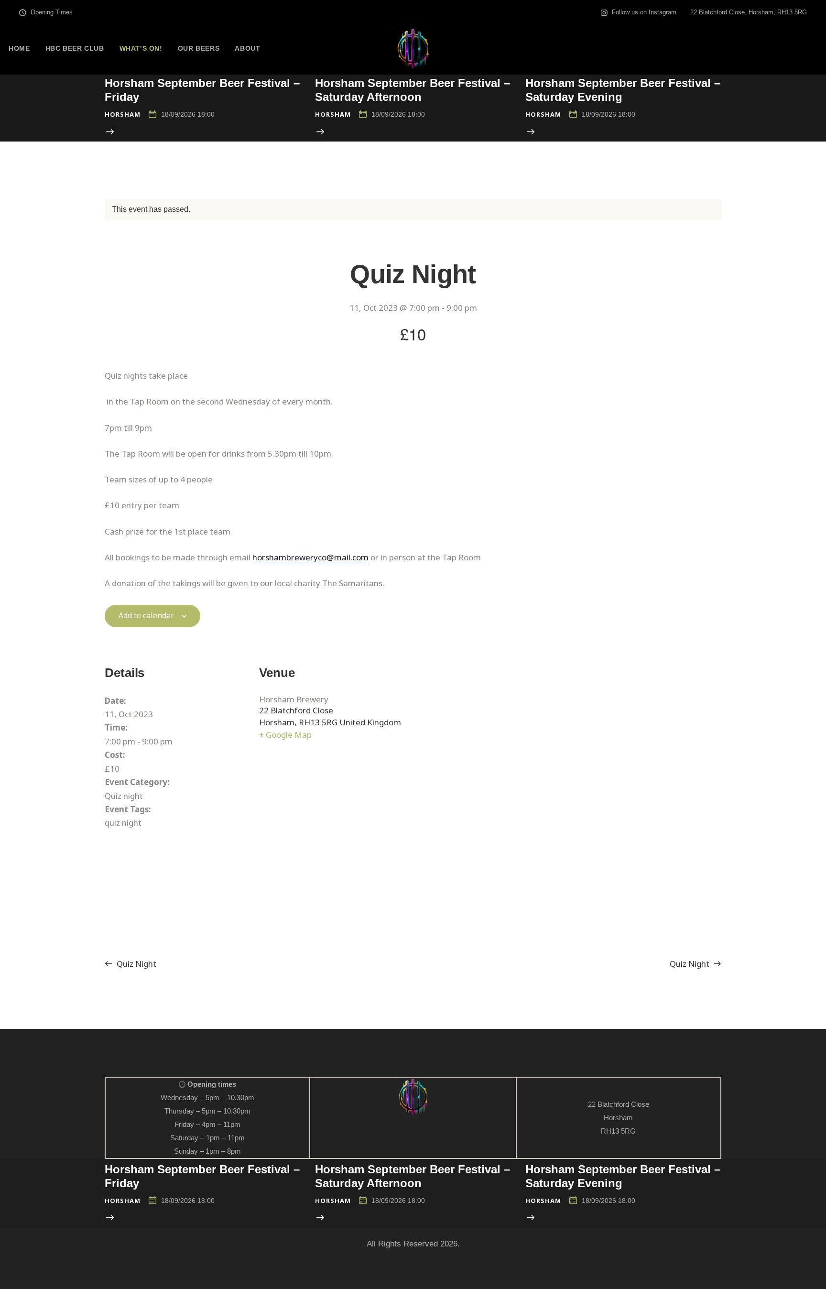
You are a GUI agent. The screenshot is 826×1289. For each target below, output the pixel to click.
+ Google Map (285, 734)
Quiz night (124, 795)
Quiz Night (135, 963)
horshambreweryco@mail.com (310, 557)
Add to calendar (146, 616)
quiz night (123, 822)
